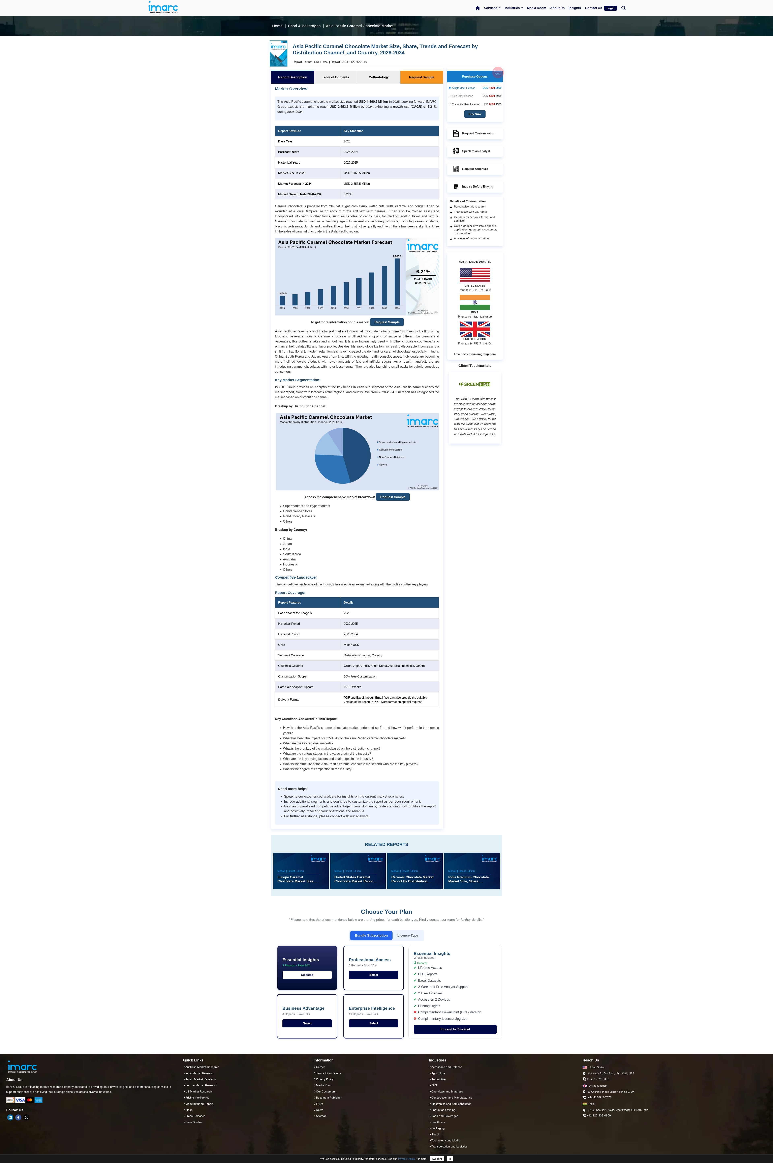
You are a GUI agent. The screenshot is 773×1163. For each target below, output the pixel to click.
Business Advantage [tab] (303, 1011)
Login (611, 8)
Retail (435, 1134)
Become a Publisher (329, 1097)
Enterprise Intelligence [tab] (372, 1011)
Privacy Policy (406, 1159)
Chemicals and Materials (447, 1091)
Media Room (536, 8)
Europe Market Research (201, 1085)
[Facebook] (18, 1117)
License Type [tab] (407, 935)
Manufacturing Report (199, 1103)
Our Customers (326, 1091)
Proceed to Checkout (455, 1029)
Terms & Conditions (328, 1073)
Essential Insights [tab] (300, 962)
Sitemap (321, 1115)
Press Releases (195, 1115)
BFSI (434, 1085)
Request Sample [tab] (421, 77)
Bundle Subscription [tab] (371, 935)
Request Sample (387, 322)
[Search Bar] (623, 7)
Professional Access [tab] (370, 962)
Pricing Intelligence (197, 1097)
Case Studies (193, 1122)
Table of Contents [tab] (335, 77)
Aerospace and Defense (446, 1067)
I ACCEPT (437, 1158)
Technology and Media (445, 1140)
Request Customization (478, 133)
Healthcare (438, 1122)
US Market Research (198, 1091)
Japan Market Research (200, 1079)
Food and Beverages (444, 1115)
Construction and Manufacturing (451, 1097)
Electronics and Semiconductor (451, 1103)
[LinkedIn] (10, 1117)
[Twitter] (26, 1117)
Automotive (438, 1079)
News (319, 1109)
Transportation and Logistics (449, 1146)
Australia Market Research (202, 1067)
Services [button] (491, 8)
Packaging (438, 1128)
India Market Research (199, 1073)
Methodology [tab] (379, 77)
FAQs (319, 1103)
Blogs (188, 1109)
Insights (575, 8)
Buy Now (474, 114)
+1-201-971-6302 (598, 1079)
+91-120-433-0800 (599, 1115)
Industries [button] (512, 8)
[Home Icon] (477, 8)
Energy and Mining (443, 1109)
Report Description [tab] (292, 77)
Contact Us (593, 8)
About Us (557, 8)
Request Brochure (475, 168)
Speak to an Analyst (476, 151)
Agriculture (438, 1073)
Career (320, 1067)
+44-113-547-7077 (600, 1097)
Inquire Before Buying (477, 186)
